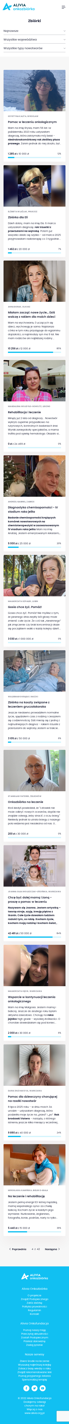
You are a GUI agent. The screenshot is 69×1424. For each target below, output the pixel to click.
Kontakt (34, 1314)
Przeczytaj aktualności (34, 1334)
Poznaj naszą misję (34, 1330)
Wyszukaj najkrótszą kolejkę (34, 1365)
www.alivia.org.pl (34, 1413)
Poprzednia (19, 1249)
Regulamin (34, 1310)
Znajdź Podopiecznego (34, 1299)
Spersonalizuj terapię (34, 1380)
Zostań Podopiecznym (34, 1337)
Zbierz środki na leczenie (34, 1361)
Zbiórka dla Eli (18, 217)
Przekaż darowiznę (34, 1341)
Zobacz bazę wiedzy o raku (34, 1368)
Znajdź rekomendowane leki (34, 1372)
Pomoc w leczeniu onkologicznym (32, 122)
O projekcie (34, 1295)
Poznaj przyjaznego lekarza (34, 1376)
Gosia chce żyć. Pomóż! (25, 607)
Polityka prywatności (34, 1306)
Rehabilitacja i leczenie (24, 412)
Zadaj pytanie (34, 1345)
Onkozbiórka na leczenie (25, 802)
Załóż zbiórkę (34, 1303)
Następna (51, 1249)
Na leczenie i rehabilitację (26, 1196)
